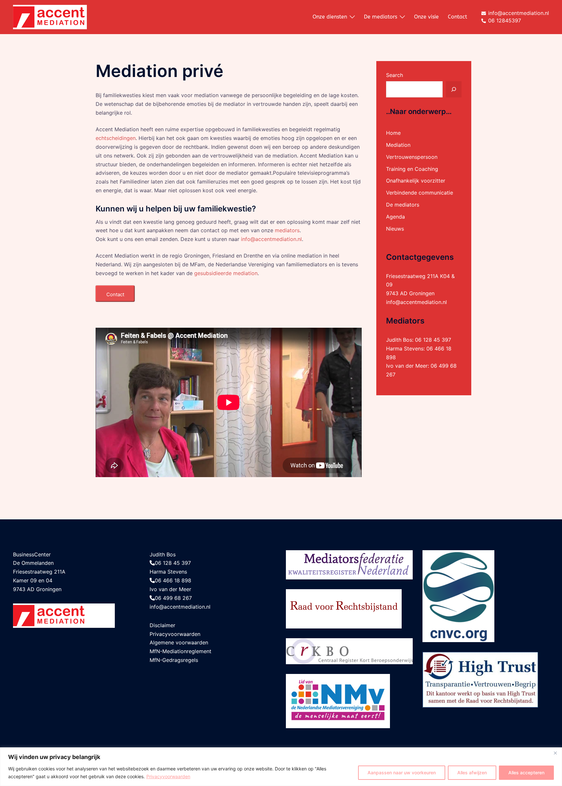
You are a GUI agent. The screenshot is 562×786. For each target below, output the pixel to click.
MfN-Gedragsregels (174, 660)
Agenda (395, 216)
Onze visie (426, 17)
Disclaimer (162, 625)
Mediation (398, 145)
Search (394, 75)
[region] (281, 766)
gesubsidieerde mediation (226, 273)
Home (393, 133)
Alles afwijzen (472, 772)
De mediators (380, 17)
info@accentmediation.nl (271, 239)
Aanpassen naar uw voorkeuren (402, 772)
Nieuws (395, 228)
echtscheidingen (116, 138)
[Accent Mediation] (50, 16)
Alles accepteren (526, 772)
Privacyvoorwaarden (168, 776)
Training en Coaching (412, 169)
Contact (457, 17)
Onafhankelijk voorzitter (415, 180)
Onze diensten (330, 17)
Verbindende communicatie (419, 192)
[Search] (454, 89)
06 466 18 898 (173, 580)
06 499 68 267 (173, 598)
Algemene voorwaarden (179, 642)
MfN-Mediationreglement (180, 651)
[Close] (555, 753)
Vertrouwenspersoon (411, 157)
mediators (287, 230)
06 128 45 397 (433, 339)
